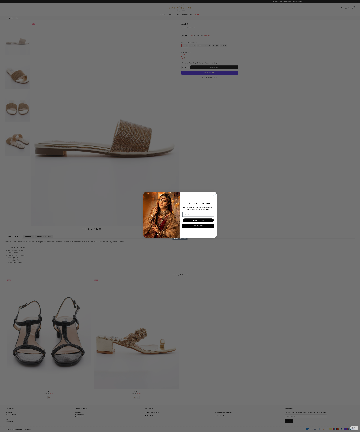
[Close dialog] (214, 194)
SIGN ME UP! (198, 220)
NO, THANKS (198, 226)
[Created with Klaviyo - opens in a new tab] (180, 239)
